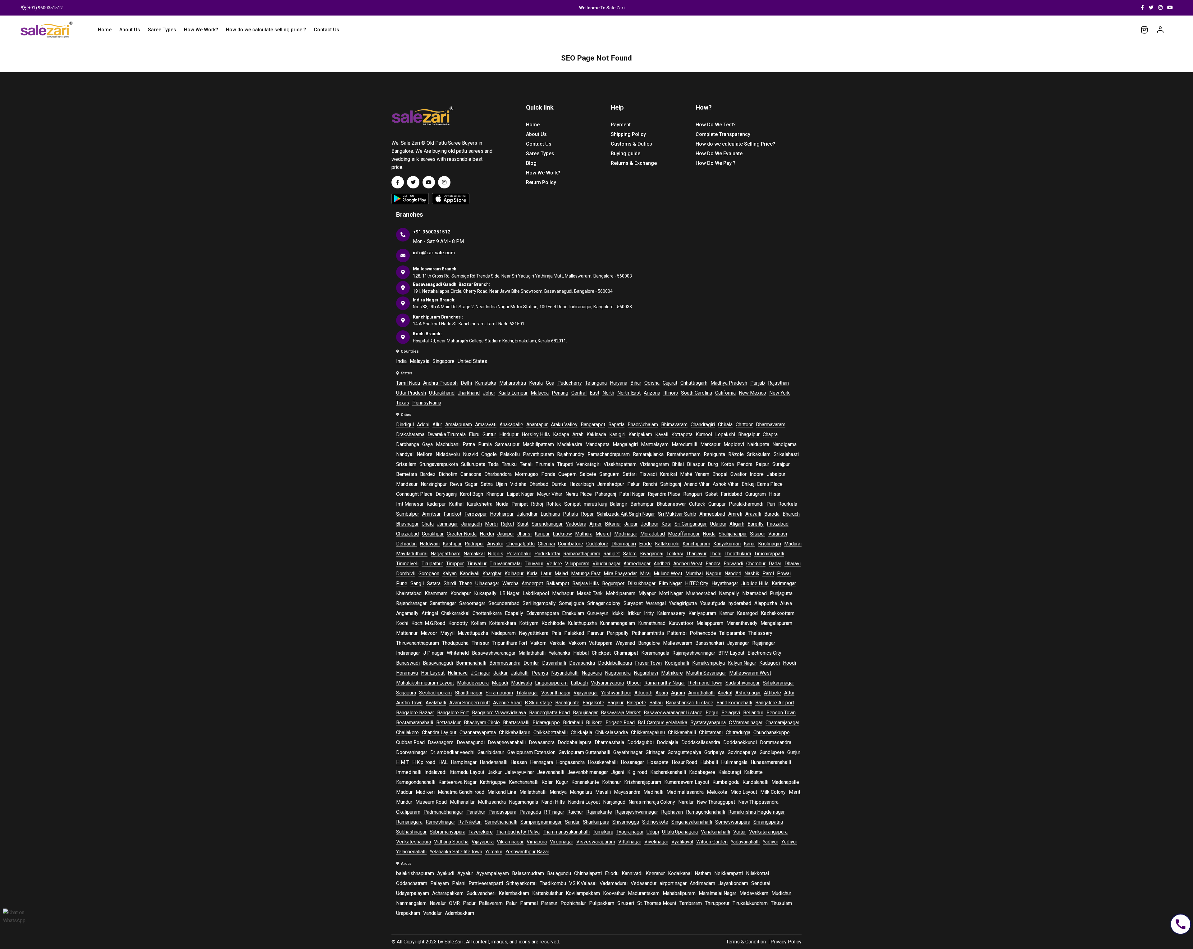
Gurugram (755, 494)
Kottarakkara (502, 623)
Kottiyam (528, 623)
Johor (489, 393)
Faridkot (452, 514)
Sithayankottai (521, 883)
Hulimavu (458, 673)
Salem (630, 554)
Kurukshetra (479, 504)
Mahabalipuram (679, 893)
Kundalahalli (755, 782)
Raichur (575, 812)
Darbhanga (407, 444)
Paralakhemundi (746, 504)
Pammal (529, 903)
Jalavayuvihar (519, 772)
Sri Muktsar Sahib (677, 514)
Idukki (617, 613)
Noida (502, 504)
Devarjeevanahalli (507, 742)
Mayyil (447, 633)
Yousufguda (712, 603)
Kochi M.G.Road (428, 623)
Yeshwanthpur (616, 693)
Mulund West (668, 573)
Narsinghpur (434, 484)
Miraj (645, 573)
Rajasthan (778, 383)
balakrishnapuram (415, 873)
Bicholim (448, 474)
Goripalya (714, 752)
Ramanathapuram (581, 554)
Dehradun (406, 544)
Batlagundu (559, 873)
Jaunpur (505, 534)
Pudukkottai (547, 554)
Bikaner (613, 524)
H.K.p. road (423, 762)
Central (579, 393)
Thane (465, 583)
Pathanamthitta (648, 633)
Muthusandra (492, 802)
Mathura (583, 534)
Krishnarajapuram (642, 782)
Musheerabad (701, 593)
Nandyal (405, 454)
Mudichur (781, 893)
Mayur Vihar (549, 494)
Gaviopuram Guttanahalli (584, 752)
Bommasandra (504, 663)
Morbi (491, 524)
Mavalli (603, 792)
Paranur (549, 903)
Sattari (630, 474)
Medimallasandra (685, 792)
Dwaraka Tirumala (446, 434)
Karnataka (485, 383)
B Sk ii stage (538, 703)
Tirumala (545, 464)
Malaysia (419, 361)
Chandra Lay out (439, 732)
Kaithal (456, 504)
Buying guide (625, 153)
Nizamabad (754, 593)
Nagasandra (618, 673)
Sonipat (572, 504)
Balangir (618, 504)
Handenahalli (493, 762)
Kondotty (458, 623)
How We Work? (201, 30)
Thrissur (480, 643)
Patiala (570, 514)
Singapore (443, 361)
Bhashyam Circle (482, 722)
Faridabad (731, 494)
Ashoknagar (748, 693)
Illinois (670, 393)
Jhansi (524, 534)
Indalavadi (435, 772)
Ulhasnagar (487, 583)
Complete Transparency (723, 134)
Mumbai (694, 573)
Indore (757, 474)
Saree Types (162, 30)
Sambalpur (407, 514)
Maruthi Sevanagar (706, 673)
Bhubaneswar (671, 504)
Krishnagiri (769, 544)
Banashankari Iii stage (689, 703)
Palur (511, 903)
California (725, 393)
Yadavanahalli (745, 842)
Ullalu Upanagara (680, 832)
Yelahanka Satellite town (456, 852)
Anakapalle (511, 424)
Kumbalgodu (725, 782)
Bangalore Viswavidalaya (499, 713)
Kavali (661, 434)
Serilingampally (539, 603)
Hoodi (789, 663)
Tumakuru (603, 832)
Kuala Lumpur (513, 393)
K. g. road (637, 772)
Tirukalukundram (750, 903)
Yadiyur (770, 842)
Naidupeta (758, 444)
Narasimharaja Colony (651, 802)
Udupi (653, 832)
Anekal (725, 693)
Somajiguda (571, 603)
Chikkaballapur (514, 732)
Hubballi (709, 762)
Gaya (427, 444)
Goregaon (428, 573)
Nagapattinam (445, 554)
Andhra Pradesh (440, 383)
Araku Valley (564, 424)
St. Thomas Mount (656, 903)
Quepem (567, 474)
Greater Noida (462, 534)
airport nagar (673, 883)
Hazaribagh (581, 484)
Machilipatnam (538, 444)
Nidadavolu (448, 454)
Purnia (485, 444)
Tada (493, 464)
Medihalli (653, 792)
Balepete (636, 703)
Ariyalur (495, 544)
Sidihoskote (655, 822)
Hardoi (487, 534)
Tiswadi (648, 474)
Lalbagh (579, 683)
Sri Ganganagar (690, 524)
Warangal (656, 603)
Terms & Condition (746, 942)
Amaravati (485, 424)
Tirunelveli (407, 564)
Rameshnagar (440, 822)
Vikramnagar (510, 842)
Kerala (536, 383)
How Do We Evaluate (719, 153)
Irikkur (634, 613)
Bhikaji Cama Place (762, 484)
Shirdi (450, 583)
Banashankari (709, 643)
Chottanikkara (487, 613)
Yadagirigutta (683, 603)
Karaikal (668, 474)
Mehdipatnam (620, 593)
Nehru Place (578, 494)
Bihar (635, 383)
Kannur (726, 613)
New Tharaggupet (716, 802)
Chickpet (601, 653)
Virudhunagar (606, 564)
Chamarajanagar (782, 722)
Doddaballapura (615, 663)
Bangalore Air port (774, 703)
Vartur (739, 832)
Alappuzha (765, 603)
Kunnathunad (651, 623)
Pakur (633, 484)
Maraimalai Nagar (717, 893)
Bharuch (791, 514)
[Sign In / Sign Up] (1160, 29)
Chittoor (744, 424)
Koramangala (655, 653)
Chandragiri (703, 424)
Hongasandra (570, 762)
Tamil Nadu (408, 383)
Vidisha (518, 484)
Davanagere (441, 742)
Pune (401, 583)
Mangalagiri (625, 444)
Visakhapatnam (620, 464)
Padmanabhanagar (443, 812)
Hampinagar (464, 762)
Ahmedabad (712, 514)
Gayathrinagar (627, 752)
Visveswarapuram (595, 842)
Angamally (407, 613)
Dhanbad (538, 484)
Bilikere (594, 722)
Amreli (735, 514)
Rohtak (553, 504)
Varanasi (777, 534)
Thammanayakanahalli (566, 832)
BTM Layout (731, 653)
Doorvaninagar (411, 752)
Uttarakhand (442, 393)
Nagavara (592, 673)
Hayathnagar (724, 583)
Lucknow (562, 534)
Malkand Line (501, 792)
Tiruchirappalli (769, 554)
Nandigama (784, 444)
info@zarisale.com (434, 252)
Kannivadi (632, 873)
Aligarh (736, 524)
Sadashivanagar (742, 683)
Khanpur (495, 494)
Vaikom (538, 643)
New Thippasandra (758, 802)
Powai (784, 573)
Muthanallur (462, 802)
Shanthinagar (468, 693)
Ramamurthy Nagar (664, 683)
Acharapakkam (448, 893)
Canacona (470, 474)
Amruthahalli (701, 693)
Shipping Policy (628, 134)
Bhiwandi (733, 564)
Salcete (588, 474)
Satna (487, 484)
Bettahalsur (448, 722)
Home (105, 30)
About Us (129, 30)
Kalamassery (671, 613)
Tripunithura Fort (509, 643)
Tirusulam (781, 903)
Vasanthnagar (555, 693)
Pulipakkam (601, 903)
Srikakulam (758, 454)
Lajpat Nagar (520, 494)
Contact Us (326, 30)
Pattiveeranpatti (486, 883)
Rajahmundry (570, 454)
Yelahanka (559, 653)
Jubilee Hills (755, 583)
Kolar (547, 782)
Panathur (475, 812)
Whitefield (458, 653)
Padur (469, 903)
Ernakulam (573, 613)
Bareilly (755, 524)
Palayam (439, 883)
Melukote (717, 792)
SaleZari (453, 942)
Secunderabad (503, 603)
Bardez (428, 474)
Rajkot (507, 524)
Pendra (744, 464)
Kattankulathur (547, 893)
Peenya (540, 673)
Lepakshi (725, 434)
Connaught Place (414, 494)
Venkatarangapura (768, 832)
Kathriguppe (493, 782)
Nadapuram (503, 633)
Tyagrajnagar (629, 832)
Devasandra (582, 663)
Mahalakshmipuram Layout (425, 683)
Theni (715, 554)
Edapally (514, 613)
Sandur (572, 822)
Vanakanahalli (715, 832)
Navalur (438, 903)
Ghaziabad (407, 534)
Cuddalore (597, 544)
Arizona (652, 393)
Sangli (417, 583)
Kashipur (452, 544)
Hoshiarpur (502, 514)
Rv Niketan (470, 822)
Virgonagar (561, 842)
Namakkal (474, 554)
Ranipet (611, 554)
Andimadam (702, 883)
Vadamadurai (614, 883)
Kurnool (704, 434)
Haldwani (430, 544)
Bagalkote (593, 703)
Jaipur (631, 524)
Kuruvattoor (681, 623)
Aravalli (753, 514)
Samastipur (507, 444)
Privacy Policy (786, 942)
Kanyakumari (727, 544)
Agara (662, 693)
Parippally (617, 633)
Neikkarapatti (728, 873)
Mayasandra (627, 792)
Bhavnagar (407, 524)
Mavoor (429, 633)
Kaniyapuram (702, 613)
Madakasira (569, 444)
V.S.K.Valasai (582, 883)
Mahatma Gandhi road (461, 792)
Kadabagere (702, 772)
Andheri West (687, 564)
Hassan (518, 762)
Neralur (686, 802)
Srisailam (406, 464)
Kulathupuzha (582, 623)
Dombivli (405, 573)
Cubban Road (410, 742)
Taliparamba (732, 633)
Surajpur (781, 464)
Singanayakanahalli (691, 822)
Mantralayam (655, 444)
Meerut (603, 534)
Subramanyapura (447, 832)
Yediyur (789, 842)
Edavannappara (542, 613)
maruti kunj (595, 504)
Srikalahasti (786, 454)
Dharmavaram (770, 424)
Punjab (757, 383)
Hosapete (658, 762)
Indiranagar (408, 653)
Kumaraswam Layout (686, 782)
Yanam (702, 474)
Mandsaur (407, 484)
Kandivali (469, 573)
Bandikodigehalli (734, 703)
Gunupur (717, 504)
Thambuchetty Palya (518, 832)
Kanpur (542, 534)
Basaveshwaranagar (493, 653)
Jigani (617, 772)
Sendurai (760, 883)
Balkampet (557, 583)
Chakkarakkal (455, 613)
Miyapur (647, 593)
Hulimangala (734, 762)
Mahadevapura (473, 683)
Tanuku (509, 464)
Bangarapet (593, 424)
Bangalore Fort (453, 713)
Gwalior (738, 474)
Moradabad (652, 534)
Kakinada (596, 434)
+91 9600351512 (431, 232)
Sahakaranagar (778, 683)
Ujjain (501, 484)
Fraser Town (648, 663)
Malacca (540, 393)
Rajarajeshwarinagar (693, 653)
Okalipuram (408, 812)
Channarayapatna (477, 732)
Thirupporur (717, 903)
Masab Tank (590, 593)
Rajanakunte (599, 812)
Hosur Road (684, 762)
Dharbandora (498, 474)
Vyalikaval (682, 842)
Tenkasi (674, 554)
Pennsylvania (426, 403)
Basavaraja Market (621, 713)
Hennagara (541, 762)
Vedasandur (643, 883)
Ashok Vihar (725, 484)
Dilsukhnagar (642, 583)
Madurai (793, 544)
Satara (434, 583)
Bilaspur (696, 464)
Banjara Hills (585, 583)
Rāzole (736, 454)
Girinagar (655, 752)
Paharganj (605, 494)
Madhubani (447, 444)
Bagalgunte (567, 703)
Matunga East (586, 573)
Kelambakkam (514, 893)
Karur (749, 544)
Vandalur (432, 913)
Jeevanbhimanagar (587, 772)
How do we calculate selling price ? (266, 30)
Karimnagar (784, 583)
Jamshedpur (610, 484)
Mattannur (407, 633)
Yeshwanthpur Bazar (527, 852)
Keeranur (655, 873)
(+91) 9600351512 (44, 7)
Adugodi (643, 693)
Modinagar (625, 534)
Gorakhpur (433, 534)
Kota (666, 524)
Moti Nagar (671, 593)
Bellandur (753, 713)
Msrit (794, 792)
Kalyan (449, 573)
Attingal (430, 613)
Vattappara (600, 643)
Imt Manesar (409, 504)
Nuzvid (470, 454)
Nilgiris (495, 554)
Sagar (471, 484)
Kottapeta (681, 434)
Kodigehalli (677, 663)
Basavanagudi (438, 663)
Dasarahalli (554, 663)
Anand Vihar (697, 484)
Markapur (710, 444)
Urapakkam (408, 913)
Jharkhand (469, 393)
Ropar (587, 514)
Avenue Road (507, 703)
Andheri (662, 564)
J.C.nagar (480, 673)
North (608, 393)
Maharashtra (512, 383)
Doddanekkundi (740, 742)
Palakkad (574, 633)
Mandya (558, 792)
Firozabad (777, 524)
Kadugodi (769, 663)
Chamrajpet (626, 653)
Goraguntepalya (684, 752)
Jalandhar (527, 514)
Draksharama (410, 434)
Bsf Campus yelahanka (662, 722)
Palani (458, 883)
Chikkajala (581, 732)
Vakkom (577, 643)
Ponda (548, 474)
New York (779, 393)
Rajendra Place (664, 494)
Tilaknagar (527, 693)
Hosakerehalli (603, 762)
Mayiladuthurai (411, 554)
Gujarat (670, 383)
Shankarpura (596, 822)
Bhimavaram (674, 424)
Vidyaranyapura (607, 683)
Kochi (402, 623)
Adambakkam (459, 913)
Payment (621, 125)
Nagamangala (523, 802)
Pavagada (530, 812)
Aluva (786, 603)
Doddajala (667, 742)
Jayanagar (738, 643)
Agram (678, 693)
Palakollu (510, 454)
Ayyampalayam (492, 873)
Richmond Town (705, 683)
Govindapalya (742, 752)
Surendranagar (547, 524)
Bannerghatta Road (549, 713)
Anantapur (537, 424)
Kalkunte (753, 772)
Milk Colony (773, 792)
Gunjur (793, 752)
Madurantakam (644, 893)
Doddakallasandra (700, 742)
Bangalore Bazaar (415, 713)
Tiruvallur (477, 564)
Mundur (404, 802)
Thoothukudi (737, 554)
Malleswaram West (750, 673)
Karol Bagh (471, 494)
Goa (550, 383)
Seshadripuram (435, 693)
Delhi (466, 383)
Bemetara (406, 474)
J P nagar (433, 653)
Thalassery (760, 633)
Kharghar (491, 573)
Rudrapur (474, 544)
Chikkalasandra (611, 732)
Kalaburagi (729, 772)
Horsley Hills (536, 434)
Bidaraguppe (546, 722)
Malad (561, 573)
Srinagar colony (603, 603)
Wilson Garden (712, 842)
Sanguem (609, 474)
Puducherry (569, 383)
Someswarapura (732, 822)
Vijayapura (483, 842)
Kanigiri (617, 434)
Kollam (478, 623)
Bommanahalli (471, 663)
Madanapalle (785, 782)
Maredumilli (684, 444)
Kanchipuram (696, 544)
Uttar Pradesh (411, 393)
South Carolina (696, 393)
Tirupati (565, 464)
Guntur (489, 434)
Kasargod (747, 613)
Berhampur (642, 504)
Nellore (424, 454)
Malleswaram (677, 643)
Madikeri (425, 792)
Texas (402, 403)
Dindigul (405, 424)
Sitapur (757, 534)
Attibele (772, 693)
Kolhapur (514, 573)
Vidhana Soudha (451, 842)
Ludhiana (550, 514)
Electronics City (764, 653)
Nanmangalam (411, 903)
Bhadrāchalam (643, 424)
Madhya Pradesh (729, 383)
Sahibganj (670, 484)
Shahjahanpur (733, 534)
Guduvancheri (481, 893)
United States (472, 361)
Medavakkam (753, 893)
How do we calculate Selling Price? (735, 144)
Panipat (519, 504)
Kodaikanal (680, 873)
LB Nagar (509, 593)
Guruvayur (597, 613)
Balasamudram (528, 873)
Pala (556, 633)
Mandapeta (597, 444)
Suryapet (633, 603)
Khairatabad (409, 593)
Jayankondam (733, 883)
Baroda (771, 514)
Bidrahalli (573, 722)
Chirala (725, 424)
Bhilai (678, 464)
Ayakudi (445, 873)
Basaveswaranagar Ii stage (673, 713)
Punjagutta (781, 593)
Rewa (456, 484)
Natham (703, 873)
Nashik (751, 573)
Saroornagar (472, 603)
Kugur (562, 782)
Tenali (526, 464)
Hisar (774, 494)
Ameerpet (532, 583)
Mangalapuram (776, 623)
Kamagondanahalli (415, 782)
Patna (469, 444)
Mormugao (526, 474)
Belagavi (730, 713)
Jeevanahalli (550, 772)
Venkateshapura (413, 842)
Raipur (762, 464)
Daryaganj (446, 494)
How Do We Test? (716, 125)
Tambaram (690, 903)
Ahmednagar (637, 564)
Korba (727, 464)
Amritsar (431, 514)
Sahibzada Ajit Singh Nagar (626, 514)
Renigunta (714, 454)
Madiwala (521, 683)
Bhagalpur (749, 434)
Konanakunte (585, 782)
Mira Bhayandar (620, 573)
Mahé (686, 474)
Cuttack (697, 504)
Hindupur (509, 434)
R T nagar (554, 812)
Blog (531, 163)
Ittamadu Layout (467, 772)
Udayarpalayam (412, 893)
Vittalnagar (629, 842)
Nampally (729, 593)
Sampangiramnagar (541, 822)
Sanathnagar (443, 603)
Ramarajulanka (648, 454)
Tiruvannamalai (506, 564)
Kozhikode (553, 623)
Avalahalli (436, 703)
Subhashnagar (411, 832)
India (401, 361)
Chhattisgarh (693, 383)
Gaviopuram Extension (531, 752)
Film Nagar (670, 583)
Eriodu (612, 873)
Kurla (532, 573)
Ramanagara (409, 822)
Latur (546, 573)
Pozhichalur (573, 903)
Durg (713, 464)
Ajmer (595, 524)
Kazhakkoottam (777, 613)
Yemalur (493, 852)
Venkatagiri (588, 464)
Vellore (554, 564)
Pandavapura (502, 812)
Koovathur (614, 893)
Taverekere (481, 832)
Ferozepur (475, 514)
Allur (437, 424)
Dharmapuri (623, 544)
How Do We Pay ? (715, 163)
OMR (454, 903)
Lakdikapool (536, 593)
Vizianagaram (654, 464)
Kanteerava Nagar (457, 782)
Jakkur (500, 673)
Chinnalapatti (588, 873)
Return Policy (541, 182)
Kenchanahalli (523, 782)
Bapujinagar (585, 713)
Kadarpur (436, 504)
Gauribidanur (491, 752)
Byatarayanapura (708, 722)
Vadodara (576, 524)
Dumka (558, 484)
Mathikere (672, 673)
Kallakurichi (667, 544)
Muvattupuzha (473, 633)
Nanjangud (614, 802)
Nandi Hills (553, 802)
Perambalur (518, 554)
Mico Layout (743, 792)
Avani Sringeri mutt (469, 703)
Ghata (428, 524)
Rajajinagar (763, 643)
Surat (522, 524)
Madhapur (563, 593)
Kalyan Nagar (742, 663)
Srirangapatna (768, 822)
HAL (443, 762)
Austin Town (409, 703)
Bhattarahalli (516, 722)
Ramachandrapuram (608, 454)
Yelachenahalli (411, 852)
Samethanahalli (501, 822)
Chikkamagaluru (648, 732)
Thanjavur (696, 554)
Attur (789, 693)
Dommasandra (775, 742)
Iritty (649, 613)
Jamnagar (447, 524)
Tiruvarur (534, 564)
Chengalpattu (520, 544)
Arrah (577, 434)
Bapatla (616, 424)
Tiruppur (455, 564)
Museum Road (431, 802)
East (594, 393)
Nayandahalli (564, 673)
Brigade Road (620, 722)
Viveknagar (656, 842)
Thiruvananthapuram (417, 643)
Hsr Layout (433, 673)
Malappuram (710, 623)
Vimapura (537, 842)
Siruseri (625, 903)
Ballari (656, 703)
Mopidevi (734, 444)
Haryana (618, 383)
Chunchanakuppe (771, 732)
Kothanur (611, 782)
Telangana (596, 383)
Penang (560, 393)
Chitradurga (738, 732)
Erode (645, 544)
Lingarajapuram (551, 683)
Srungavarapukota (438, 464)
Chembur (756, 564)
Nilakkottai (757, 873)
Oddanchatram (411, 883)
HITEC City (696, 583)
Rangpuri (692, 494)
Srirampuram (499, 693)
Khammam (436, 593)
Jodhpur (649, 524)
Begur (712, 713)
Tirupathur (432, 564)
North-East (629, 393)
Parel (768, 573)
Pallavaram (491, 903)
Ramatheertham (684, 454)
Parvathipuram (538, 454)
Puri (770, 504)
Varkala (557, 643)
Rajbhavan (672, 812)
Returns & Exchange (634, 163)
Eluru (474, 434)
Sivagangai (651, 554)
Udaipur (718, 524)
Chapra (770, 434)
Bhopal (719, 474)
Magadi (500, 683)
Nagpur (713, 573)
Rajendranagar (411, 603)
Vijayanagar (586, 693)
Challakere (407, 732)
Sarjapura (406, 693)
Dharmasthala (609, 742)
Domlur (531, 663)
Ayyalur (465, 873)
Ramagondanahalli (705, 812)
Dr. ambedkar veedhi (452, 752)
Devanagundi (471, 742)
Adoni (423, 424)
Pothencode (703, 633)
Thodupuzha (455, 643)
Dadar (775, 564)
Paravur (595, 633)
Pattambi (677, 633)
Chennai (546, 544)
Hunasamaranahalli (771, 762)
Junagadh (471, 524)
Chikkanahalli (682, 732)
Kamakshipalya (708, 663)
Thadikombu (553, 883)
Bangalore (649, 643)
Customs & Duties (631, 144)
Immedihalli (408, 772)
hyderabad (740, 603)
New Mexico (752, 393)
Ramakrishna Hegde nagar (756, 812)
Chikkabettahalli (550, 732)
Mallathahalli (532, 653)
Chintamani (711, 732)
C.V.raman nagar (745, 722)
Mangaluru (581, 792)
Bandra (713, 564)
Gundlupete (772, 752)
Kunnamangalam (617, 623)
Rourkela (787, 504)
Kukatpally (485, 593)
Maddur (404, 792)
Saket (711, 494)
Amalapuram (458, 424)
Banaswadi (408, 663)
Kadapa (561, 434)
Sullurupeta (473, 464)
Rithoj (537, 504)
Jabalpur (776, 474)
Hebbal (581, 653)
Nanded (732, 573)
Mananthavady (741, 623)
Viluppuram (577, 564)
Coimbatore (570, 544)
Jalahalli (519, 673)
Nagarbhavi (646, 673)
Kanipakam (640, 434)
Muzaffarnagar (684, 534)
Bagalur (615, 703)
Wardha (510, 583)
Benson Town (781, 713)
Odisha (652, 383)
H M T (402, 762)
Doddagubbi (640, 742)
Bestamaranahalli (414, 722)
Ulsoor (634, 683)
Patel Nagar (632, 494)
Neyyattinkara (533, 633)
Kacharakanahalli (668, 772)
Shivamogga (625, 822)
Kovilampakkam (583, 893)
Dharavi (792, 564)
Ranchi (650, 484)
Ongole (489, 454)
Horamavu (407, 673)
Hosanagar (632, 762)
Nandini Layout (584, 802)
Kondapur (460, 593)
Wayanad (625, 643)
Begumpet (613, 583)
